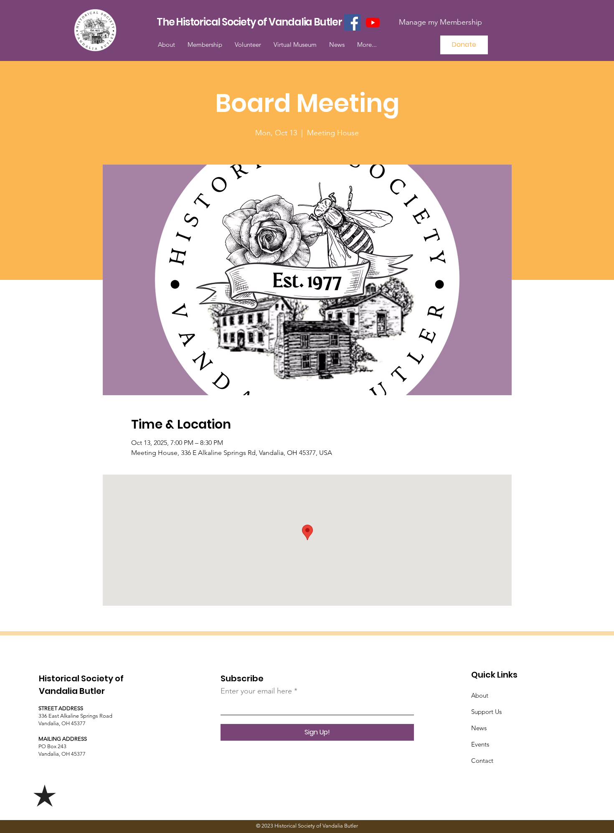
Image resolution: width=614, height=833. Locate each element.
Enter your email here (256, 691)
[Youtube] (373, 22)
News (479, 728)
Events (480, 744)
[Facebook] (352, 22)
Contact (482, 760)
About (479, 695)
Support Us (486, 712)
